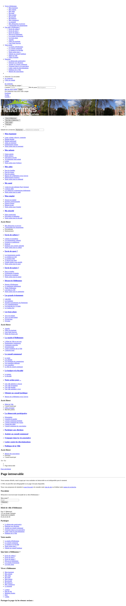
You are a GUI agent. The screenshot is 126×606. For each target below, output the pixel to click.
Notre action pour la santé (13, 192)
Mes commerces (14, 20)
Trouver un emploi (10, 200)
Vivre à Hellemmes (11, 6)
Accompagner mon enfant (13, 159)
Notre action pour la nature (13, 277)
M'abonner (4, 502)
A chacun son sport (11, 260)
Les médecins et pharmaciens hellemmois (17, 190)
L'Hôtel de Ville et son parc (13, 341)
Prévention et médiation (12, 216)
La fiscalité (8, 376)
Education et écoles (11, 157)
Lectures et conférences (12, 242)
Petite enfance (9, 156)
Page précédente (6, 469)
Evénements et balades (12, 273)
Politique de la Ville (15, 70)
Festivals (7, 244)
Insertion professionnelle (12, 201)
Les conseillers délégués (12, 363)
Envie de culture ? (14, 29)
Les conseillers (9, 365)
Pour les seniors (9, 174)
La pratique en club (11, 257)
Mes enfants (12, 9)
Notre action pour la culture (13, 247)
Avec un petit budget (11, 317)
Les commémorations (11, 304)
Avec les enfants (10, 315)
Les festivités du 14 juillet (13, 306)
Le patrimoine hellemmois (13, 286)
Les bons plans (13, 38)
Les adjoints (8, 360)
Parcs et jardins (9, 271)
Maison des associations (12, 453)
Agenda (7, 328)
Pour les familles (10, 170)
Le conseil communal (15, 48)
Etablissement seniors (11, 144)
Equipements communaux (13, 343)
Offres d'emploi (9, 408)
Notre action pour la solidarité (14, 179)
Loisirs (7, 161)
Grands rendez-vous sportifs (13, 262)
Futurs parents (9, 154)
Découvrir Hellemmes (15, 34)
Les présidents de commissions (14, 361)
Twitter (7, 95)
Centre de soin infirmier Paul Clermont (17, 187)
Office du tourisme (10, 330)
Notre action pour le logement (14, 146)
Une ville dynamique (11, 385)
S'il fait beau (8, 319)
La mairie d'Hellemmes (16, 47)
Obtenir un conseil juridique (17, 54)
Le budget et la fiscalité (16, 50)
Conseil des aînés (10, 424)
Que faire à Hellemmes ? (12, 27)
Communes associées (11, 345)
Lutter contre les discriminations (18, 68)
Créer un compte (10, 80)
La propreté (12, 22)
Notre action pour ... (15, 52)
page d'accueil (28, 487)
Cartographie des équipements (14, 227)
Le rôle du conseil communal (14, 367)
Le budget (8, 374)
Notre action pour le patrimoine (14, 291)
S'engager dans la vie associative (19, 66)
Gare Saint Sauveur (11, 332)
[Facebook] (4, 3)
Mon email (5, 498)
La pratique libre (10, 258)
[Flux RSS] (2, 3)
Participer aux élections (16, 63)
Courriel (7, 87)
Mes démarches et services (13, 226)
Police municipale (10, 214)
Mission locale (9, 205)
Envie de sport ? (14, 31)
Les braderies (9, 301)
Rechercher (19, 130)
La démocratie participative (17, 61)
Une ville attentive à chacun (13, 384)
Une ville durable (10, 387)
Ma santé (11, 13)
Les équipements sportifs (12, 255)
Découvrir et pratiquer (11, 275)
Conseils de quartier (11, 419)
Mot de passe (33, 87)
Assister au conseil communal (18, 64)
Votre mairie (8, 45)
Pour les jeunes (9, 172)
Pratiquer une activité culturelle (14, 246)
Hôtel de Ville (9, 404)
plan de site (48, 487)
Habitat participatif (10, 141)
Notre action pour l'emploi (13, 207)
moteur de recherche (69, 487)
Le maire (7, 358)
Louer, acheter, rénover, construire (15, 137)
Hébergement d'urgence (12, 177)
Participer (8, 59)
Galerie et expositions (11, 238)
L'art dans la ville (10, 290)
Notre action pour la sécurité (13, 218)
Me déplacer (12, 18)
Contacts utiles (9, 189)
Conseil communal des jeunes (14, 422)
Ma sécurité (12, 16)
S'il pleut (7, 321)
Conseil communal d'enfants (13, 421)
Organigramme (9, 347)
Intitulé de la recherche (8, 130)
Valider (20, 89)
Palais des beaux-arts (11, 334)
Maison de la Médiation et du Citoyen (16, 176)
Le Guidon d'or (9, 308)
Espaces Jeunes (9, 203)
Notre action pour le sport (13, 264)
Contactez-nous (9, 350)
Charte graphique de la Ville (13, 348)
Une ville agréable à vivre (13, 389)
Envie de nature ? (14, 32)
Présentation (8, 417)
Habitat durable (9, 139)
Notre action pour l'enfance (13, 163)
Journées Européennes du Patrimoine (16, 302)
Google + (8, 97)
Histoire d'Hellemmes (11, 284)
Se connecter (9, 78)
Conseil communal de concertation (15, 426)
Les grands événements (16, 36)
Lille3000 (8, 299)
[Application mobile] (6, 3)
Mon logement (13, 8)
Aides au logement (10, 143)
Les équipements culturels (13, 240)
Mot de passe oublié (11, 89)
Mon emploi (12, 15)
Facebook (8, 93)
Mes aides (12, 11)
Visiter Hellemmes (10, 288)
